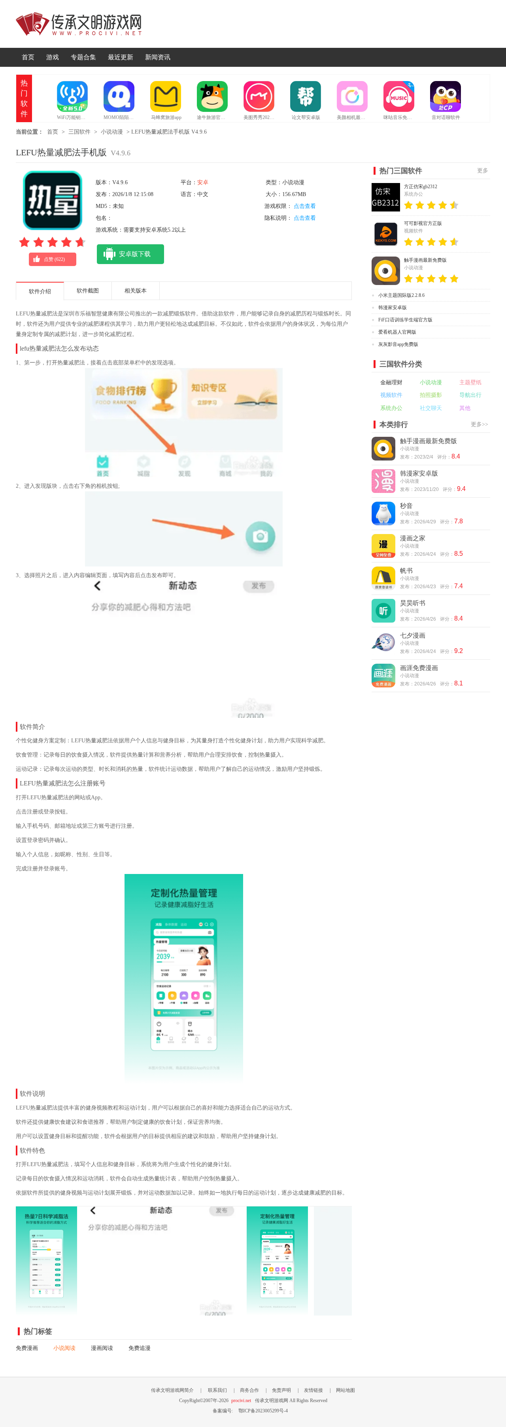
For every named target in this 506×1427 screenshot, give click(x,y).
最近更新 (120, 57)
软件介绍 (40, 291)
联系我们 (217, 1390)
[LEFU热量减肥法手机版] (46, 1311)
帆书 (406, 570)
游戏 (52, 57)
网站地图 (345, 1390)
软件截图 (88, 291)
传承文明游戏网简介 (172, 1390)
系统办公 (391, 408)
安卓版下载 (135, 254)
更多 (482, 171)
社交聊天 (431, 408)
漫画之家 (412, 538)
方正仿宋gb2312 (420, 186)
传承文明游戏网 (79, 24)
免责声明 (281, 1390)
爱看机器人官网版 (397, 332)
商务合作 (249, 1390)
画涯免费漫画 (419, 667)
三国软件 (79, 132)
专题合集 (83, 57)
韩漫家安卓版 (392, 307)
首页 (28, 57)
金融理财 (391, 382)
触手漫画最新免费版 (425, 260)
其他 (464, 408)
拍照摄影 (431, 395)
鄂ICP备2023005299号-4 (263, 1411)
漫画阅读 (102, 1348)
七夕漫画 (412, 635)
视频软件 (391, 395)
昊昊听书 (412, 603)
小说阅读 (64, 1348)
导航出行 (470, 395)
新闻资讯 (157, 57)
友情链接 (313, 1390)
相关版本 (136, 291)
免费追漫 (139, 1348)
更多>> (479, 424)
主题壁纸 (470, 382)
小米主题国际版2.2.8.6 (401, 295)
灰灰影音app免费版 (398, 344)
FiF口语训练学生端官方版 (405, 320)
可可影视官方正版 (423, 223)
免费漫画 (27, 1348)
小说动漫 (112, 132)
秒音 (406, 505)
